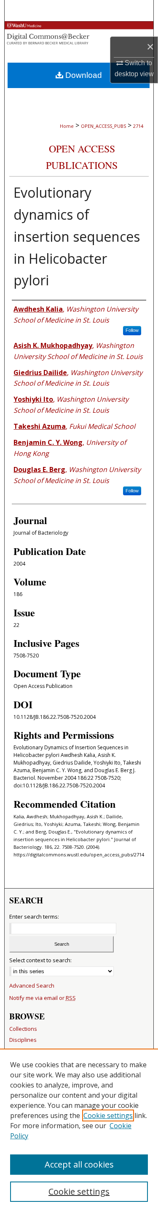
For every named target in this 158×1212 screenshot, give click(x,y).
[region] (79, 1130)
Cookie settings (108, 1115)
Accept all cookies (79, 1164)
